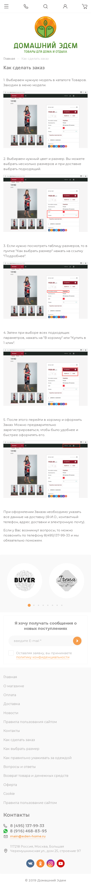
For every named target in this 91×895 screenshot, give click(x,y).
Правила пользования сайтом (30, 722)
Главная (10, 677)
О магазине (13, 686)
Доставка (11, 704)
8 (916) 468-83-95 (28, 831)
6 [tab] (52, 605)
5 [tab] (47, 605)
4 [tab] (43, 605)
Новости (10, 713)
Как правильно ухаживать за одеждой (37, 758)
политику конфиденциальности (42, 657)
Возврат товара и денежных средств (35, 776)
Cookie (9, 794)
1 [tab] (29, 605)
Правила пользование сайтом (30, 803)
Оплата (9, 695)
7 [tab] (57, 605)
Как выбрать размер (21, 749)
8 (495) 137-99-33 (27, 825)
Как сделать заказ (19, 740)
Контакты (11, 731)
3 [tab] (38, 605)
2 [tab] (33, 605)
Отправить (77, 641)
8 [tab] (61, 605)
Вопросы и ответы (19, 767)
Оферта (10, 785)
